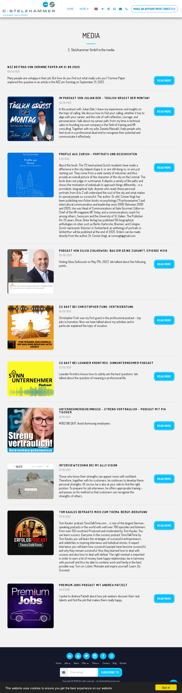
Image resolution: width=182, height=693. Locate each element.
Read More (164, 80)
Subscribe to (110, 672)
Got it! (166, 687)
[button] (102, 8)
